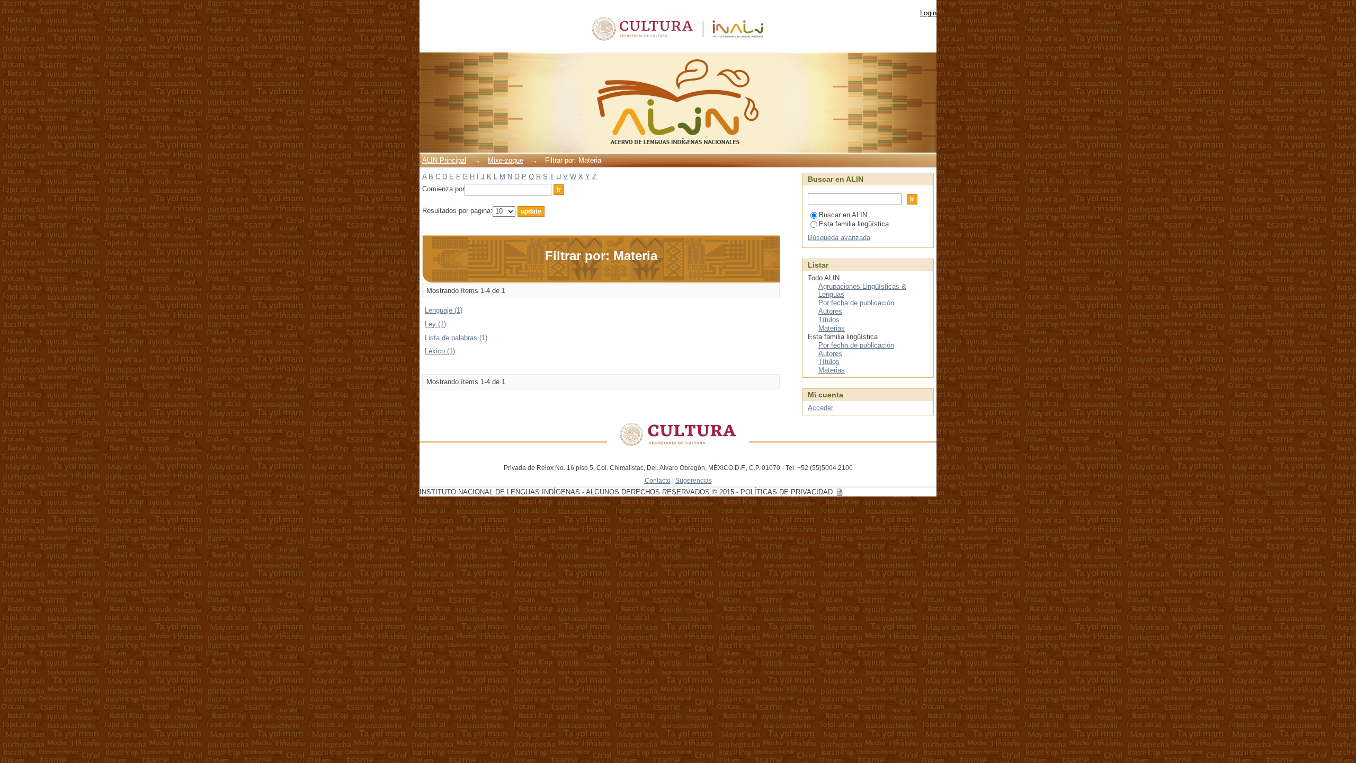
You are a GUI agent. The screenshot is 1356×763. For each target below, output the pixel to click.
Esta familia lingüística (854, 224)
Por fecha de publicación (856, 303)
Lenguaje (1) (443, 310)
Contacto (658, 480)
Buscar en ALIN (843, 215)
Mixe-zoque (505, 160)
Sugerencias (693, 480)
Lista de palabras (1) (456, 338)
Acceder (820, 408)
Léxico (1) (440, 351)
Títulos (829, 320)
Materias (831, 328)
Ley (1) (435, 324)
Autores (830, 311)
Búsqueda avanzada (839, 238)
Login (928, 13)
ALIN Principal (444, 160)
